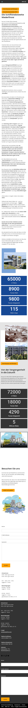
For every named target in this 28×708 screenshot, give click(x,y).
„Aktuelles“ (5, 93)
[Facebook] (2, 656)
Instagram (21, 113)
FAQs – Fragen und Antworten (19, 706)
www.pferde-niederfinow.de (15, 115)
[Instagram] (4, 656)
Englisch (5, 235)
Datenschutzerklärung (7, 705)
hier (17, 179)
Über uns (7, 706)
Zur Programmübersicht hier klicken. (15, 142)
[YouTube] (8, 656)
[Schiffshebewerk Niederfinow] (2, 1)
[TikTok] (6, 656)
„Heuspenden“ (14, 118)
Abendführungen (21, 190)
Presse (23, 705)
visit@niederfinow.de (6, 632)
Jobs (2, 706)
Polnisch (11, 235)
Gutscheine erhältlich (13, 81)
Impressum (17, 705)
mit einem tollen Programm (17, 127)
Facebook (15, 113)
